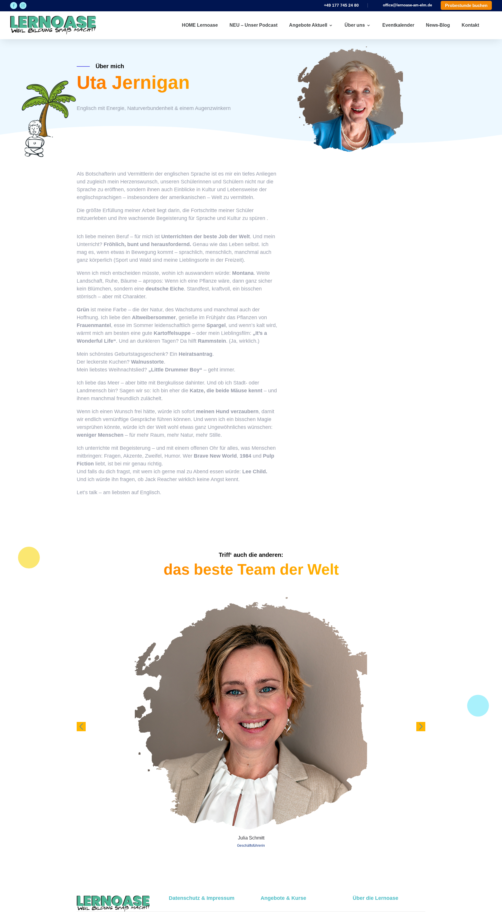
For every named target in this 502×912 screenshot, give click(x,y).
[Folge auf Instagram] (22, 5)
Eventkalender (398, 25)
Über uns (355, 25)
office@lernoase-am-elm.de (407, 5)
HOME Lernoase (200, 25)
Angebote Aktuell (308, 25)
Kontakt (470, 25)
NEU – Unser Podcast (253, 25)
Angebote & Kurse (283, 898)
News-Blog (438, 25)
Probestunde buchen (466, 5)
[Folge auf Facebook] (13, 5)
